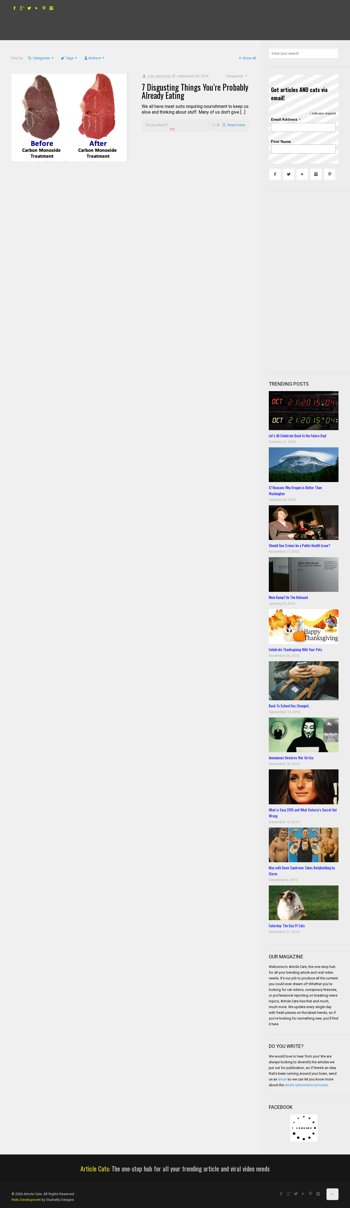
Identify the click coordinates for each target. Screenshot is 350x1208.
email (282, 1079)
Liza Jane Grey (158, 76)
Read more (236, 125)
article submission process (306, 1085)
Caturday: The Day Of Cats (287, 925)
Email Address (286, 119)
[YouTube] (36, 8)
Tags (70, 58)
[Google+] (22, 8)
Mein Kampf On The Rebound (288, 597)
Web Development (26, 1200)
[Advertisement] (309, 281)
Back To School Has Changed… (289, 705)
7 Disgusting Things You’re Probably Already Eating (195, 91)
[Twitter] (29, 8)
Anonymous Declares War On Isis (291, 757)
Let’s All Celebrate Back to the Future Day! (297, 435)
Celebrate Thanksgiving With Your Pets (295, 649)
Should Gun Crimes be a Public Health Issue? (299, 545)
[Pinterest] (44, 8)
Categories (41, 58)
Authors (94, 58)
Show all (249, 58)
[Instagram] (51, 8)
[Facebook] (14, 8)
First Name (281, 141)
